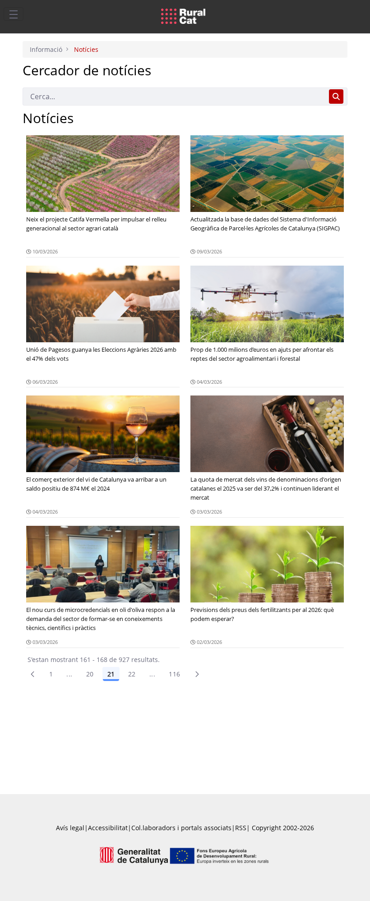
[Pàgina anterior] (32, 674)
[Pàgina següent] (197, 674)
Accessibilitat (108, 827)
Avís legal (70, 827)
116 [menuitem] (174, 674)
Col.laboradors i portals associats (181, 827)
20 (90, 674)
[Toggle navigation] (13, 14)
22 (132, 674)
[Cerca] (336, 96)
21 (111, 674)
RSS (240, 827)
